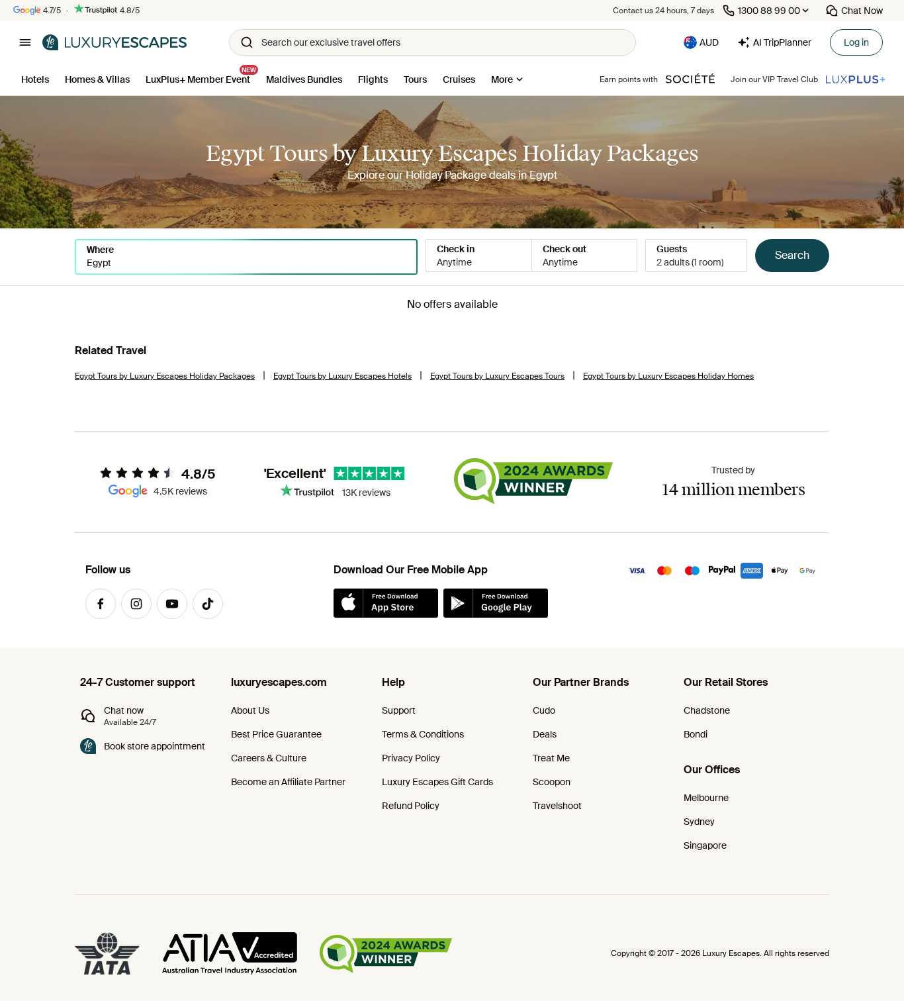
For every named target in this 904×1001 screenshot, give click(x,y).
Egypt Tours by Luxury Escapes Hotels (342, 376)
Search (792, 255)
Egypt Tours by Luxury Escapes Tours (497, 376)
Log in (856, 42)
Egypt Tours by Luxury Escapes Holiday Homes (668, 376)
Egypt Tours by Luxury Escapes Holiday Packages (165, 376)
